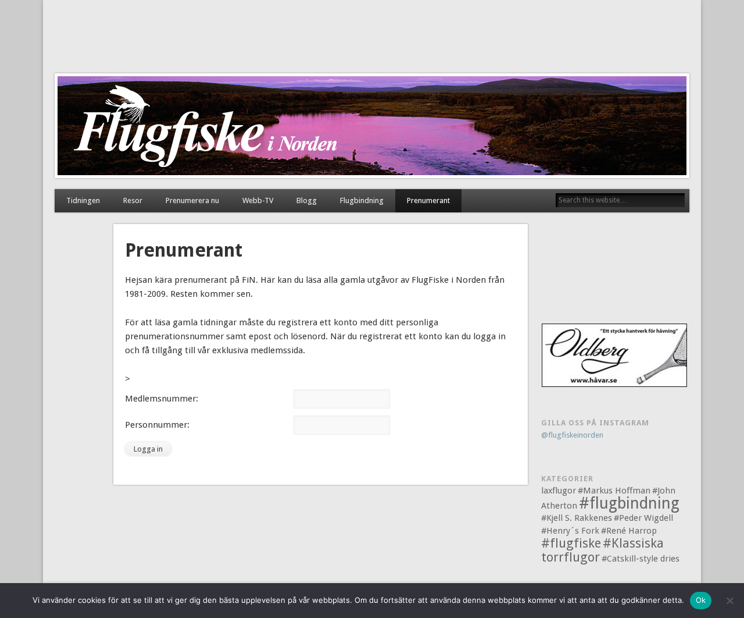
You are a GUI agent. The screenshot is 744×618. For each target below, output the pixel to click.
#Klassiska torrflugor (602, 550)
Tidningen (83, 200)
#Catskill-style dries (640, 558)
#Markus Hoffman (614, 490)
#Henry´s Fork (570, 530)
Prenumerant (428, 200)
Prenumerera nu (192, 200)
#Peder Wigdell (643, 518)
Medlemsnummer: (161, 398)
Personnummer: (157, 425)
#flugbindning (629, 503)
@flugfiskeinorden (572, 435)
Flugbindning (362, 200)
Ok (701, 600)
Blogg (306, 200)
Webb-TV (257, 200)
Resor (132, 200)
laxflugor (558, 490)
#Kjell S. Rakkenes (576, 518)
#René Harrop (629, 530)
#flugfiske (571, 543)
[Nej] (729, 600)
